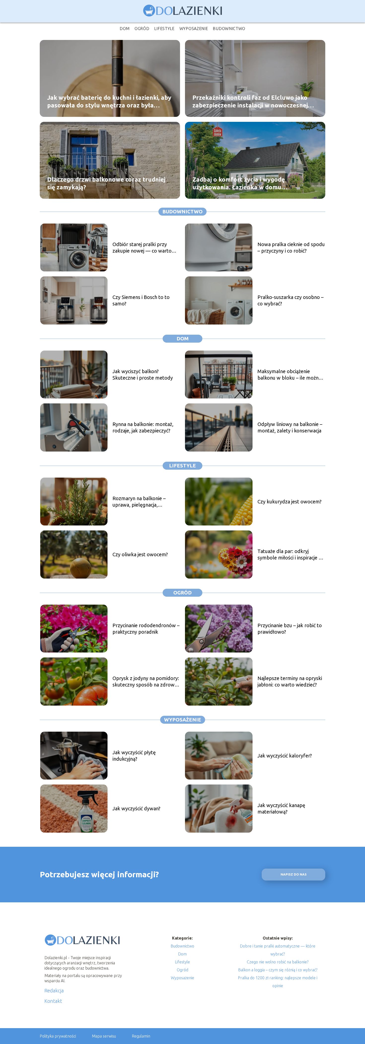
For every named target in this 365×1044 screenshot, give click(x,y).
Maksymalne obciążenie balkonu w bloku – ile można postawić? (289, 374)
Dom (125, 28)
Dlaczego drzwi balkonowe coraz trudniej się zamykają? (106, 183)
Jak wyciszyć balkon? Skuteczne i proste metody (142, 374)
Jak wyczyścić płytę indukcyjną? (134, 756)
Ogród (142, 28)
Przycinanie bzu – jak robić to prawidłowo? (289, 628)
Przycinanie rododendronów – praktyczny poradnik (146, 628)
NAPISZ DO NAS (294, 874)
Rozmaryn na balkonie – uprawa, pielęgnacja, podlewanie (139, 501)
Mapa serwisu (104, 1036)
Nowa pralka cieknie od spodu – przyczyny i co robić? (291, 247)
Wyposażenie (194, 28)
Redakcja (54, 990)
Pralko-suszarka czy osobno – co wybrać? (290, 300)
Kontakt (53, 1001)
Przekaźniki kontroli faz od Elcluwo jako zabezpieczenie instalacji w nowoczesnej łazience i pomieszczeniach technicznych (250, 101)
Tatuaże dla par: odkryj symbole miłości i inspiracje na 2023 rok (290, 554)
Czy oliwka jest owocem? (140, 554)
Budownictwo (229, 28)
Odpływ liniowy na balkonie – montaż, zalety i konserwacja (289, 427)
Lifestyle (164, 28)
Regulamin (141, 1036)
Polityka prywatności (58, 1036)
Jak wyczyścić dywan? (136, 808)
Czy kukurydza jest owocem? (289, 501)
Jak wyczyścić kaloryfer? (284, 755)
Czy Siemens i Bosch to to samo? (141, 300)
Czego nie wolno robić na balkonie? (277, 962)
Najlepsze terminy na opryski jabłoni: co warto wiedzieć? (289, 681)
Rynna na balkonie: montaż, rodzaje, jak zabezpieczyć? (142, 427)
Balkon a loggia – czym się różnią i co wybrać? (277, 970)
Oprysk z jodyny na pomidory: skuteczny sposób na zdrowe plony (145, 681)
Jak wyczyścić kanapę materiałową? (281, 808)
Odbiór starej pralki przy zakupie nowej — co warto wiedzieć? (142, 247)
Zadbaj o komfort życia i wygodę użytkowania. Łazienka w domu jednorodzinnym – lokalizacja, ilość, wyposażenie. (242, 183)
